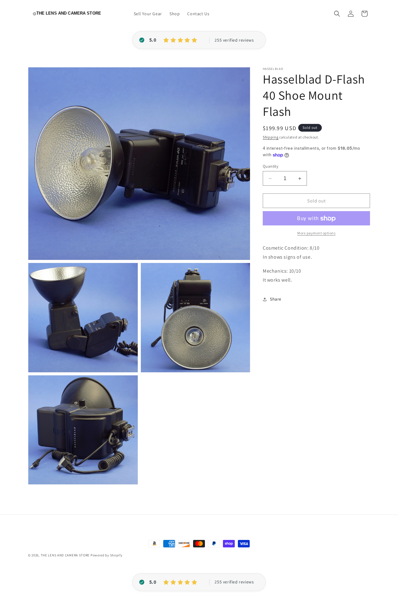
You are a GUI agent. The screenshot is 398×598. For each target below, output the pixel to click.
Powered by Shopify (106, 555)
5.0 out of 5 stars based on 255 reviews (234, 40)
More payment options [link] (316, 233)
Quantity (270, 166)
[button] (337, 13)
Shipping (271, 137)
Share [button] (275, 299)
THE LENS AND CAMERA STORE (65, 555)
